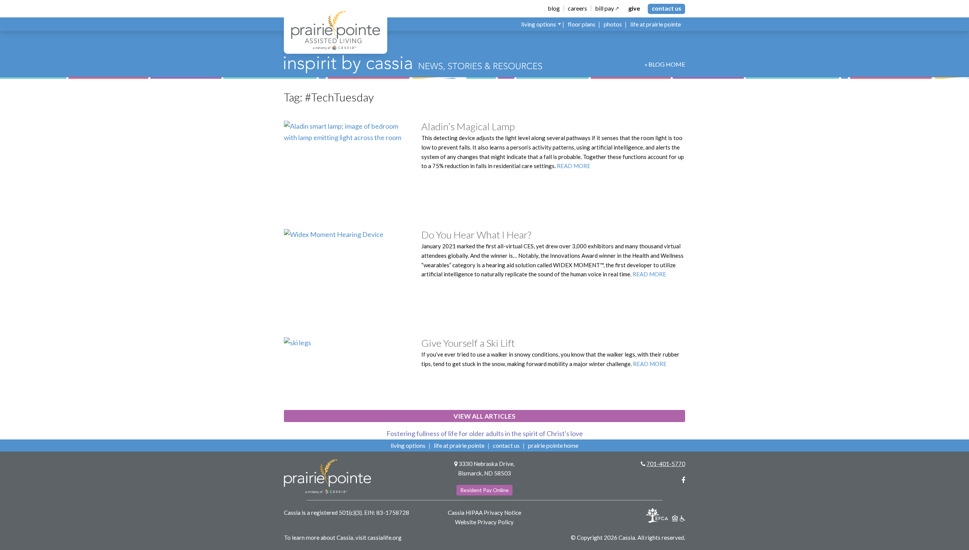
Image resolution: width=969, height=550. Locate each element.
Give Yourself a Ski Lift (468, 343)
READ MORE (573, 165)
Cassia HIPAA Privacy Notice (484, 512)
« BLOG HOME (665, 64)
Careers (577, 8)
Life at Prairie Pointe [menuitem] (655, 24)
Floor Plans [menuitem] (581, 24)
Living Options (408, 445)
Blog (554, 8)
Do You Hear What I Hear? (476, 235)
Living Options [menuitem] (538, 24)
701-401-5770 (666, 463)
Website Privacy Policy (484, 522)
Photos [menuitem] (613, 24)
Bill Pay (604, 8)
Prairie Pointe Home (553, 445)
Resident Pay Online (484, 490)
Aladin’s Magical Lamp (468, 126)
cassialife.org (385, 537)
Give (634, 8)
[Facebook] (683, 480)
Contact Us (666, 8)
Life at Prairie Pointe (459, 445)
